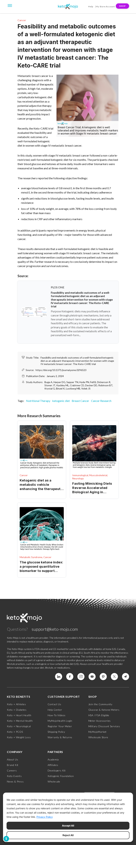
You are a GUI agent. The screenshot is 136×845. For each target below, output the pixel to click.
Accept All (68, 825)
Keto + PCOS (15, 731)
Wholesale (54, 781)
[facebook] (69, 676)
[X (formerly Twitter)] (114, 676)
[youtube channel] (92, 676)
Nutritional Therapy (38, 400)
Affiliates (53, 764)
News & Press (15, 781)
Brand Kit (12, 764)
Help (90, 6)
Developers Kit (57, 770)
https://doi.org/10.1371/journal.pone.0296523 (61, 370)
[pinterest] (103, 676)
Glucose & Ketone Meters (104, 709)
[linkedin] (58, 676)
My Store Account (105, 6)
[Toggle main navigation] (10, 5)
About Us (12, 759)
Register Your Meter (60, 726)
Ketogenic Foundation (61, 775)
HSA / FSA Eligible (98, 715)
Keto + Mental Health (20, 720)
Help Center (55, 709)
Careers (12, 770)
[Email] (125, 676)
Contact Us (54, 704)
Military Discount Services (104, 726)
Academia (53, 759)
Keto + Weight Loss (19, 737)
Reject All (68, 835)
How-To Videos (57, 715)
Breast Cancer (80, 400)
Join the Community (100, 704)
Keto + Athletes (16, 704)
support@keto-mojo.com (55, 629)
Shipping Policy (56, 731)
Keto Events (14, 775)
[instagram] (80, 676)
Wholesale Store (98, 737)
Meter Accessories (99, 720)
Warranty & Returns (60, 737)
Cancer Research (101, 400)
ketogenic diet (61, 400)
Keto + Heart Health (19, 715)
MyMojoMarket (97, 731)
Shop (122, 6)
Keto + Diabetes (17, 709)
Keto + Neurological (19, 726)
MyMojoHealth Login (60, 720)
